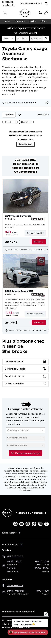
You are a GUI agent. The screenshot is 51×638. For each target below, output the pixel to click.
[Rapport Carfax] (38, 219)
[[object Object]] (47, 102)
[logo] (25, 13)
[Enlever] (14, 122)
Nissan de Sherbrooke (8, 3)
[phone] (40, 13)
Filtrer (10, 114)
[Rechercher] (46, 3)
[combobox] (7, 430)
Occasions (20, 21)
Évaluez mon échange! (27, 453)
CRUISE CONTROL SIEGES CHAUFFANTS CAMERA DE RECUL (25, 225)
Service (32, 21)
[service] (46, 13)
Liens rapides (9, 533)
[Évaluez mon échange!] (46, 38)
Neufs (7, 21)
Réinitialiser (25, 144)
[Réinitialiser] (20, 115)
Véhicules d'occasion (17, 103)
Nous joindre (10, 544)
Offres (43, 21)
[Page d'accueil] (3, 103)
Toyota (32, 103)
